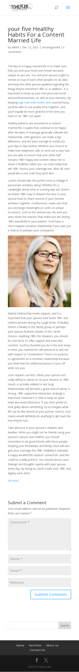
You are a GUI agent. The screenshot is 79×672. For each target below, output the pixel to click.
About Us (52, 645)
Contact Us (37, 650)
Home (20, 645)
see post (13, 480)
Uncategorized (51, 47)
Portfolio (35, 645)
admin (15, 47)
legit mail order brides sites (35, 102)
